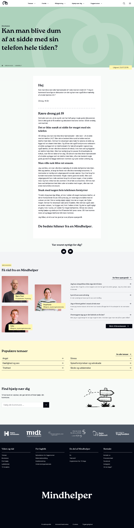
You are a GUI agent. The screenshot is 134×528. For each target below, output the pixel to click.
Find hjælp (5, 461)
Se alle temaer (122, 354)
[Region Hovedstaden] (11, 433)
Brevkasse (9, 65)
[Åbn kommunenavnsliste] (46, 405)
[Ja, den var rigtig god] (63, 251)
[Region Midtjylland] (33, 433)
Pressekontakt (108, 458)
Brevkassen (6, 265)
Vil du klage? (107, 467)
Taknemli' (73, 458)
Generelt (18, 65)
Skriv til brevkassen (117, 326)
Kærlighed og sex (11, 363)
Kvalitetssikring (40, 461)
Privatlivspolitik (46, 524)
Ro (70, 455)
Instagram (106, 464)
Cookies (75, 524)
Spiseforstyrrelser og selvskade (85, 363)
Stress (73, 358)
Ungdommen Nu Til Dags (78, 461)
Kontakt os (106, 455)
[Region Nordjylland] (56, 433)
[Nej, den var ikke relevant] (70, 251)
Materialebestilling (42, 458)
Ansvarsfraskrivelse (61, 524)
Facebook (106, 461)
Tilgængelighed (87, 524)
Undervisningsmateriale (43, 464)
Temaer (4, 455)
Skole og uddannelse (80, 368)
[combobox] (25, 405)
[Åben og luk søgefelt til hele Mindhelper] (124, 3)
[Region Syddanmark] (100, 433)
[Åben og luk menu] (130, 3)
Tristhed (6, 368)
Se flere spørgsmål (120, 278)
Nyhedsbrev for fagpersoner (45, 455)
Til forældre (5, 467)
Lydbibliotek (5, 464)
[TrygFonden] (122, 433)
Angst (5, 358)
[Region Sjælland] (78, 433)
